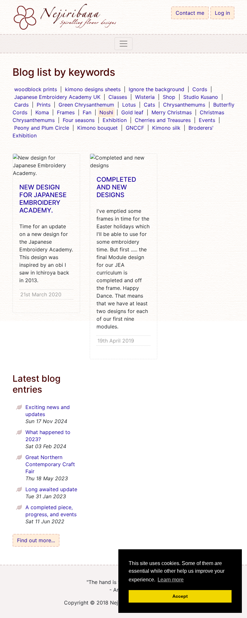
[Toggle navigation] (123, 43)
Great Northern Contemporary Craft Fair (50, 464)
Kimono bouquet (97, 128)
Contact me (190, 13)
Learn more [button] (171, 579)
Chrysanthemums (184, 104)
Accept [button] (180, 596)
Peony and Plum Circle (41, 128)
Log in (222, 13)
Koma (42, 112)
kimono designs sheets (93, 89)
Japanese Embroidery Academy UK (57, 97)
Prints (43, 104)
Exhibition (115, 120)
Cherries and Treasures (163, 120)
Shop (169, 97)
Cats (149, 104)
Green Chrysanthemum (86, 104)
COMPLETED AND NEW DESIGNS (116, 187)
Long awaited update (51, 489)
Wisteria (145, 97)
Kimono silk (166, 128)
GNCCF (135, 128)
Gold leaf (132, 112)
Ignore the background (156, 89)
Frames (66, 112)
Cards (21, 104)
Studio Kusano (200, 97)
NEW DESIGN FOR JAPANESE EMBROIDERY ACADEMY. (43, 198)
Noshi (106, 112)
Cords (199, 89)
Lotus (129, 104)
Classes (117, 97)
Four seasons (79, 120)
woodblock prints (35, 89)
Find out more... (36, 540)
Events (207, 120)
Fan (87, 112)
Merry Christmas (171, 112)
